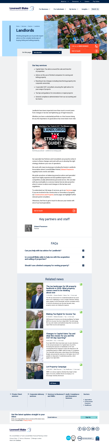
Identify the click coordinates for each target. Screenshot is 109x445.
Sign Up (88, 417)
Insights (84, 9)
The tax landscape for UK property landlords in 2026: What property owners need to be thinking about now (61, 289)
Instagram (97, 429)
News (65, 295)
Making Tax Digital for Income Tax (61, 314)
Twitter (88, 429)
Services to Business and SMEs (55, 395)
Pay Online (96, 1)
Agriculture (88, 399)
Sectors (30, 26)
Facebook (80, 429)
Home (18, 26)
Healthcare (69, 369)
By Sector (72, 9)
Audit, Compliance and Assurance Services (72, 396)
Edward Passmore (67, 169)
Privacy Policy (27, 420)
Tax (68, 295)
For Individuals (59, 9)
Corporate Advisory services (37, 395)
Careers (87, 1)
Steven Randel (58, 295)
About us (63, 1)
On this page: (26, 52)
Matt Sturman (58, 369)
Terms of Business (25, 438)
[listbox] (47, 52)
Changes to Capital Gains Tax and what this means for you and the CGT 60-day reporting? (60, 336)
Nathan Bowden (58, 317)
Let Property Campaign (56, 367)
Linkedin (84, 429)
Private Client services (17, 395)
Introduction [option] (38, 52)
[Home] (22, 8)
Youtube (93, 429)
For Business (43, 9)
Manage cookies (36, 438)
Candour (18, 440)
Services (24, 26)
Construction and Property (44, 195)
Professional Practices (88, 402)
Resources (75, 1)
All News (53, 383)
